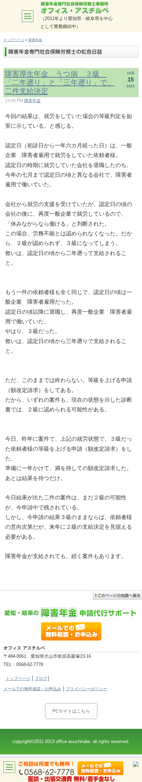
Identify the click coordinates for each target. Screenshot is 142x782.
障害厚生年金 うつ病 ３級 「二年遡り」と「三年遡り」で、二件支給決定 (60, 82)
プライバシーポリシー (86, 688)
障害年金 (35, 40)
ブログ (41, 678)
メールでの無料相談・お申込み (32, 688)
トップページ (13, 40)
